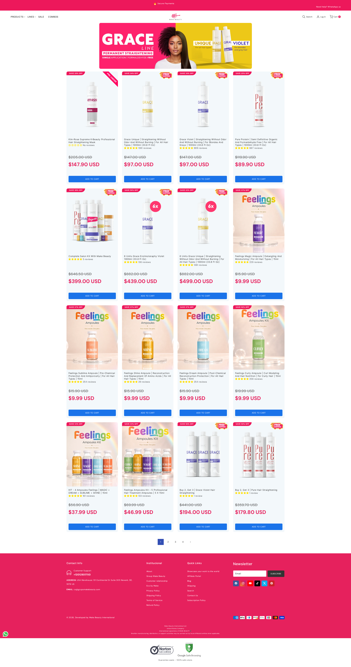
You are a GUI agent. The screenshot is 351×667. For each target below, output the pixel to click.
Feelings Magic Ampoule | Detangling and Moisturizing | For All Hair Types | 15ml (258, 257)
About (149, 571)
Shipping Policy (153, 595)
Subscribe (276, 573)
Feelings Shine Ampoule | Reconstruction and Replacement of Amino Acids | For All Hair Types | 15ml (147, 376)
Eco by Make (152, 585)
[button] (17, 17)
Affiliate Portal (194, 576)
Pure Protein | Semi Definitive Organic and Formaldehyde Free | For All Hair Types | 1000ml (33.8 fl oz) (256, 142)
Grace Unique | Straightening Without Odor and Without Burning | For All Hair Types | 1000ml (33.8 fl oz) (146, 142)
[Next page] (190, 542)
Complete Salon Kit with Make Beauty (90, 256)
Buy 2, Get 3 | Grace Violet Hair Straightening (197, 491)
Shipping (191, 585)
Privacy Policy (153, 590)
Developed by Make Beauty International (95, 617)
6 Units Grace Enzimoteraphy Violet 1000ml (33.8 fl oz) (144, 257)
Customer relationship (157, 581)
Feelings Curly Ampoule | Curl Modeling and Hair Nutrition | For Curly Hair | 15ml (258, 374)
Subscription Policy (196, 600)
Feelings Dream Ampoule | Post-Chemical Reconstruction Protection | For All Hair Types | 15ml (203, 376)
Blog (189, 581)
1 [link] (160, 541)
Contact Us (192, 595)
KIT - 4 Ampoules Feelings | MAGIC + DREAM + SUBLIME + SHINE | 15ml (89, 491)
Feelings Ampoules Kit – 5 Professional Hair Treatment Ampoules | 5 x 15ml (145, 491)
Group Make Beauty (155, 576)
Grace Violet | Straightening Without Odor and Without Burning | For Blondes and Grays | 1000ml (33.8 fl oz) (203, 142)
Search (190, 590)
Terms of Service (154, 600)
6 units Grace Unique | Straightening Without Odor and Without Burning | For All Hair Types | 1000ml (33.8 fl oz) (202, 259)
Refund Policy (153, 605)
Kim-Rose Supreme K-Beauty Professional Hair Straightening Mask (92, 141)
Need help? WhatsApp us (328, 6)
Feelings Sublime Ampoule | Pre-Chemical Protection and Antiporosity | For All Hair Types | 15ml (92, 376)
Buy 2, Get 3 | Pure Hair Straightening (256, 490)
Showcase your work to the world (203, 571)
